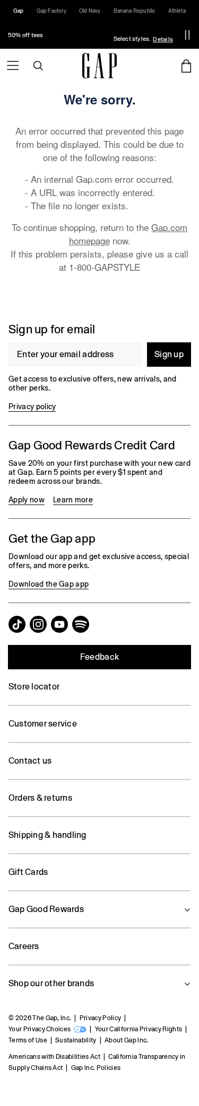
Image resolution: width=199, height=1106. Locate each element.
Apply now (26, 500)
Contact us (29, 761)
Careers (23, 946)
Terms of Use (27, 1040)
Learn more (73, 500)
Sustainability (75, 1040)
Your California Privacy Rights (139, 1029)
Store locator (33, 687)
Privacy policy (32, 406)
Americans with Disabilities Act (54, 1056)
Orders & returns (40, 798)
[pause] (187, 35)
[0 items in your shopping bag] (186, 65)
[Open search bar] (38, 65)
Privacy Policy (100, 1018)
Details (163, 39)
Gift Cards (28, 872)
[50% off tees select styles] (88, 35)
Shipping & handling (47, 835)
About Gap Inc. (126, 1040)
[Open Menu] (13, 66)
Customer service (42, 724)
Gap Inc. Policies (95, 1068)
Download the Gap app (48, 584)
